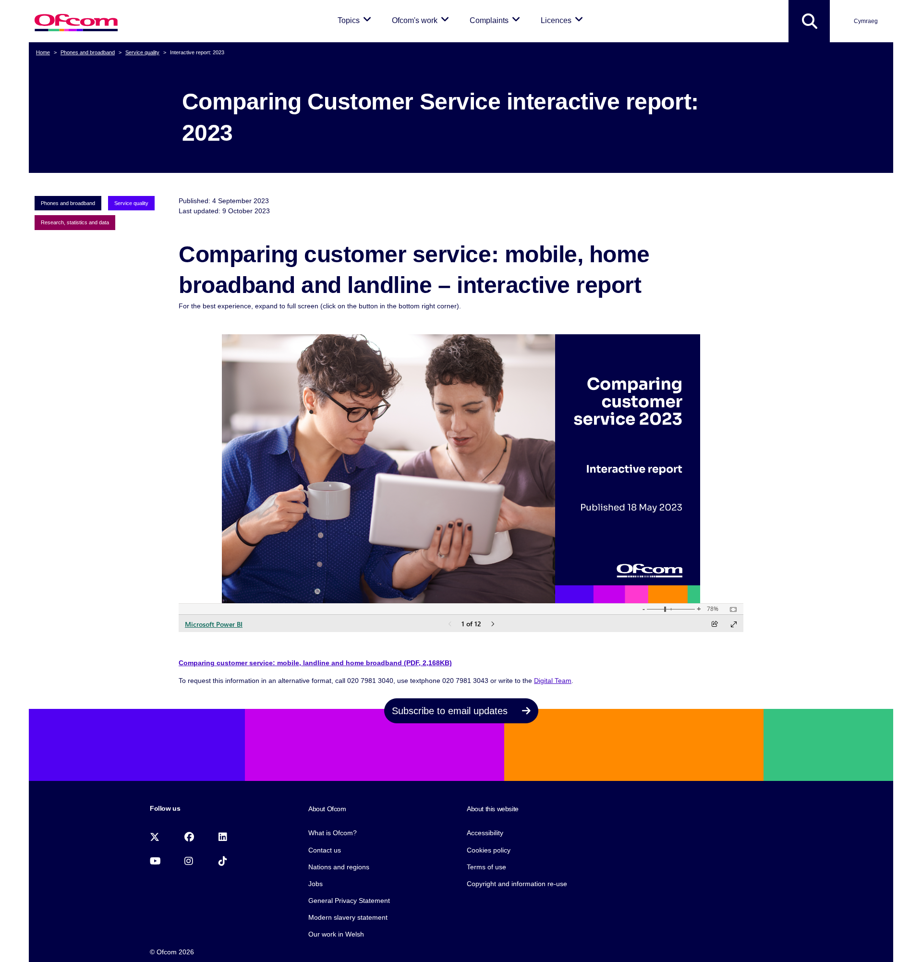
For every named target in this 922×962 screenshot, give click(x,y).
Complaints (496, 20)
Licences (563, 20)
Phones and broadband (88, 52)
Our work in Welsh (336, 934)
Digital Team (552, 680)
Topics (356, 20)
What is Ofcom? (332, 833)
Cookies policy (488, 850)
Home (43, 52)
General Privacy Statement (349, 900)
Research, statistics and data (75, 222)
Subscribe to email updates (451, 711)
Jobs (315, 884)
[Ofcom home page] (76, 21)
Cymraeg (866, 21)
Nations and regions (338, 867)
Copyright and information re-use (517, 884)
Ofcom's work (422, 20)
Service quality (142, 52)
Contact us (324, 850)
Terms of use (486, 867)
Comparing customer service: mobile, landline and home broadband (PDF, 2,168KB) (315, 663)
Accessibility (485, 833)
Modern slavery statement (348, 917)
